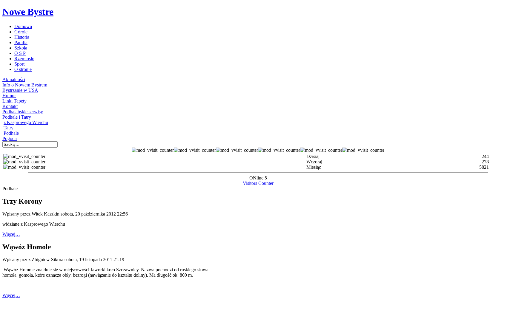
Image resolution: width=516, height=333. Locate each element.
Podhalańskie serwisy (22, 111)
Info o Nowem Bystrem (24, 84)
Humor (9, 95)
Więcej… (11, 234)
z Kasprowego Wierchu (26, 122)
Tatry (8, 127)
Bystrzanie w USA (20, 90)
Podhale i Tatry (16, 117)
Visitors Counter (258, 183)
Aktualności (13, 79)
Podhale (11, 133)
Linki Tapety (14, 100)
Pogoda (9, 138)
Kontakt (10, 106)
